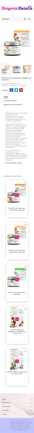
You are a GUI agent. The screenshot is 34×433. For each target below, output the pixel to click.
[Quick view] (17, 195)
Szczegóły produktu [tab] (10, 101)
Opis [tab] (6, 96)
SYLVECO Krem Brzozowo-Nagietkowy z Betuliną (17, 251)
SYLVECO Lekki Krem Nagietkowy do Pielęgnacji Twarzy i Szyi (17, 331)
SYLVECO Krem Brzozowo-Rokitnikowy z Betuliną (17, 209)
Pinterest (21, 90)
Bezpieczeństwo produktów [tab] (13, 105)
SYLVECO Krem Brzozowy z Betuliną (17, 293)
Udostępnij (11, 90)
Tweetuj (16, 90)
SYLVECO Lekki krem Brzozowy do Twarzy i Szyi (17, 373)
